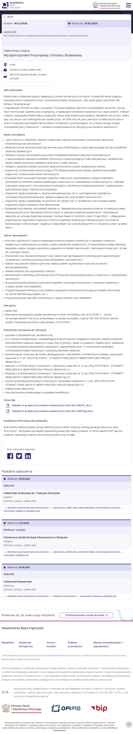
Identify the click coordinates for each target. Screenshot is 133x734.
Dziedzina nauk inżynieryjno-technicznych (28, 508)
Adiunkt (9, 485)
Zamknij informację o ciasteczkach (129, 724)
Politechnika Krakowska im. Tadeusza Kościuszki (32, 493)
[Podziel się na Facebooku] (10, 456)
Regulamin (8, 643)
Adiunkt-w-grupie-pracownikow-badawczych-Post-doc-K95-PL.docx (52, 405)
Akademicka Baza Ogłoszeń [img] (13, 5)
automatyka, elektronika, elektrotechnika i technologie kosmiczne (86, 508)
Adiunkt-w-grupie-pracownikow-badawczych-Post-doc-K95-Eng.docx (52, 411)
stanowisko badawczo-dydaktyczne (22, 511)
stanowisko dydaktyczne (16, 555)
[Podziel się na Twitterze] (19, 456)
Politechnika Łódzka (17, 50)
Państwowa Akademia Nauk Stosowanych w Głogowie (36, 537)
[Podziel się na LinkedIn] (28, 456)
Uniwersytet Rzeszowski (18, 582)
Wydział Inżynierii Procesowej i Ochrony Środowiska (43, 55)
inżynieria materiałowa (64, 596)
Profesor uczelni (14, 530)
